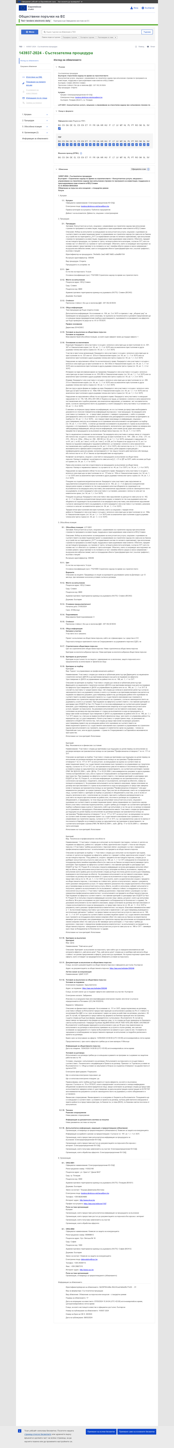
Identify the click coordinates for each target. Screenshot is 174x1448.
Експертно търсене (87, 37)
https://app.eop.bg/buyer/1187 (95, 1204)
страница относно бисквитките (37, 1434)
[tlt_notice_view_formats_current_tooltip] (148, 169)
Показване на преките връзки (36, 83)
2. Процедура (28, 120)
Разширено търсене (70, 37)
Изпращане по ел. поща (36, 98)
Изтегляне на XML (34, 77)
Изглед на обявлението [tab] (29, 61)
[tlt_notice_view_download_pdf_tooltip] (59, 144)
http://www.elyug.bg (87, 1200)
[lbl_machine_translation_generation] (81, 153)
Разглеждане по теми (106, 37)
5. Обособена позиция (32, 127)
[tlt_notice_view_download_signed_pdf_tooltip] (59, 128)
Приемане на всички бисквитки (101, 1432)
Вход (136, 8)
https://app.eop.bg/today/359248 (122, 968)
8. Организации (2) (30, 133)
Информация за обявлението (35, 139)
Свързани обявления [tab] (28, 66)
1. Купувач (26, 114)
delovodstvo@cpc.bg (89, 1259)
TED (20, 47)
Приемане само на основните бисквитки (137, 1432)
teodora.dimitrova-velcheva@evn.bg (88, 97)
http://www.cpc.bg (87, 1270)
